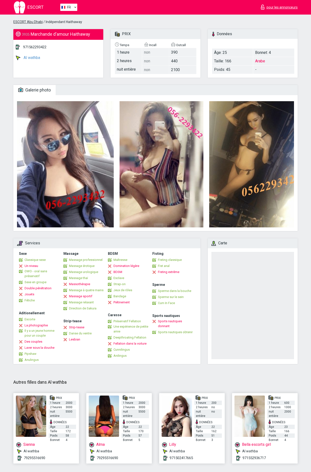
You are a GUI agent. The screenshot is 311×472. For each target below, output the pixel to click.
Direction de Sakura (82, 308)
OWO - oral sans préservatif (36, 273)
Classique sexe (35, 260)
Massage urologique (83, 272)
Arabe (260, 61)
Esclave (118, 278)
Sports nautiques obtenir (175, 332)
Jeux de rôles (122, 290)
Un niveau (31, 266)
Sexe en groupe (35, 282)
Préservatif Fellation (127, 321)
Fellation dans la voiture (130, 343)
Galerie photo (37, 89)
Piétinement (121, 302)
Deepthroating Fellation (129, 337)
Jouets (29, 294)
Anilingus (120, 355)
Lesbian (74, 339)
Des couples (33, 341)
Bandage (119, 296)
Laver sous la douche (39, 347)
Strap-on (119, 284)
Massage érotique (82, 266)
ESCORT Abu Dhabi (28, 22)
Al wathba (31, 57)
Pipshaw (30, 354)
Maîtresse (120, 260)
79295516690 (34, 458)
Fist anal (164, 266)
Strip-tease (76, 327)
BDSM (117, 272)
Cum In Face (166, 303)
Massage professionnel (86, 260)
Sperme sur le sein (171, 297)
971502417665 (181, 458)
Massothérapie (79, 284)
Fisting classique (170, 260)
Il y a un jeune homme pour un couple (39, 333)
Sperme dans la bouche (174, 291)
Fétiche (30, 300)
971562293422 (34, 47)
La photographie (36, 325)
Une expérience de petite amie (130, 329)
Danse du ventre (80, 333)
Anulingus (32, 360)
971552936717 (254, 458)
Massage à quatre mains (86, 290)
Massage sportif (80, 296)
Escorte (30, 319)
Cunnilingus (121, 349)
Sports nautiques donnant (170, 323)
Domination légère (126, 266)
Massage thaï (78, 278)
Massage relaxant (81, 302)
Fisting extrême (168, 272)
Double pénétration (38, 288)
